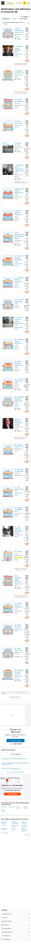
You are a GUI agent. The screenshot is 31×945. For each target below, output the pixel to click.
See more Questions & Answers (15, 772)
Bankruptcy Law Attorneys (21, 34)
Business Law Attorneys (15, 826)
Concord (11, 692)
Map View (6, 18)
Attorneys (17, 174)
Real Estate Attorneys (4, 822)
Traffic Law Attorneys (24, 826)
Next (20, 700)
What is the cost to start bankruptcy (11, 768)
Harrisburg (11, 806)
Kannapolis (4, 806)
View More (27, 834)
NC (7, 692)
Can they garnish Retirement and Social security (14, 758)
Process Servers (13, 829)
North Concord (3, 810)
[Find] (24, 2)
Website (17, 36)
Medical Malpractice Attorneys (24, 830)
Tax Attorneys (4, 833)
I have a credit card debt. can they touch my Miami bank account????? (14, 763)
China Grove (18, 807)
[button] (29, 3)
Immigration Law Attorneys (15, 822)
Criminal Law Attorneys (20, 263)
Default (26, 16)
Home (2, 692)
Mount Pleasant (26, 807)
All (14, 18)
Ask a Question (16, 754)
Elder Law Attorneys (24, 822)
